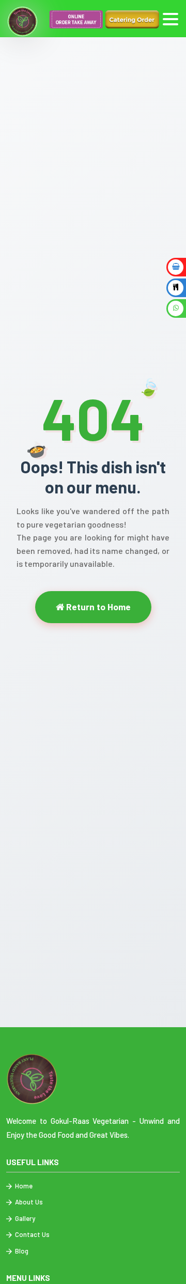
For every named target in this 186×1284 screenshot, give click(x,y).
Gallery (24, 1218)
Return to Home (97, 606)
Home (23, 1186)
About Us (28, 1202)
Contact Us (31, 1234)
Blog (20, 1251)
